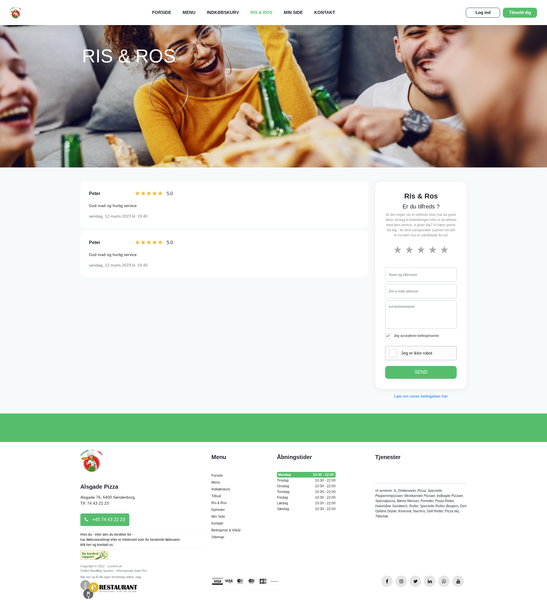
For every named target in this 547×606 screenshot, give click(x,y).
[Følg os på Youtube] (458, 581)
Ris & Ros (261, 12)
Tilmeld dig (520, 12)
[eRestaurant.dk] (108, 589)
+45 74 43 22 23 (108, 519)
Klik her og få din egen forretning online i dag (110, 577)
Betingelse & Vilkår (226, 530)
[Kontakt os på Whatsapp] (444, 581)
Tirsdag (306, 480)
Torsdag (306, 492)
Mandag (306, 475)
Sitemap (217, 537)
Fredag (306, 497)
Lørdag (306, 503)
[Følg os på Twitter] (415, 581)
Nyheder (218, 510)
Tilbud (216, 496)
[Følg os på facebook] (387, 581)
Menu (189, 12)
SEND (421, 372)
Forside (161, 12)
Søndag (306, 509)
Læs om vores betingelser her (421, 396)
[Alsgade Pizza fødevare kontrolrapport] (94, 556)
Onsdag (306, 486)
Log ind (483, 12)
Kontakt (324, 12)
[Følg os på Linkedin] (429, 581)
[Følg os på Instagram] (401, 581)
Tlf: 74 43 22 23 (94, 503)
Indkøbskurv (223, 12)
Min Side (293, 12)
